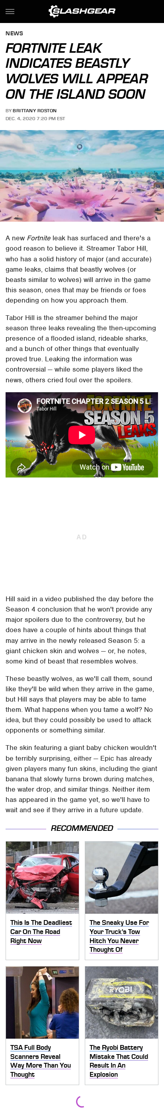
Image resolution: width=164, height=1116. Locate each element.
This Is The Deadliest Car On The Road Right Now (41, 931)
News (14, 33)
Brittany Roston (35, 110)
